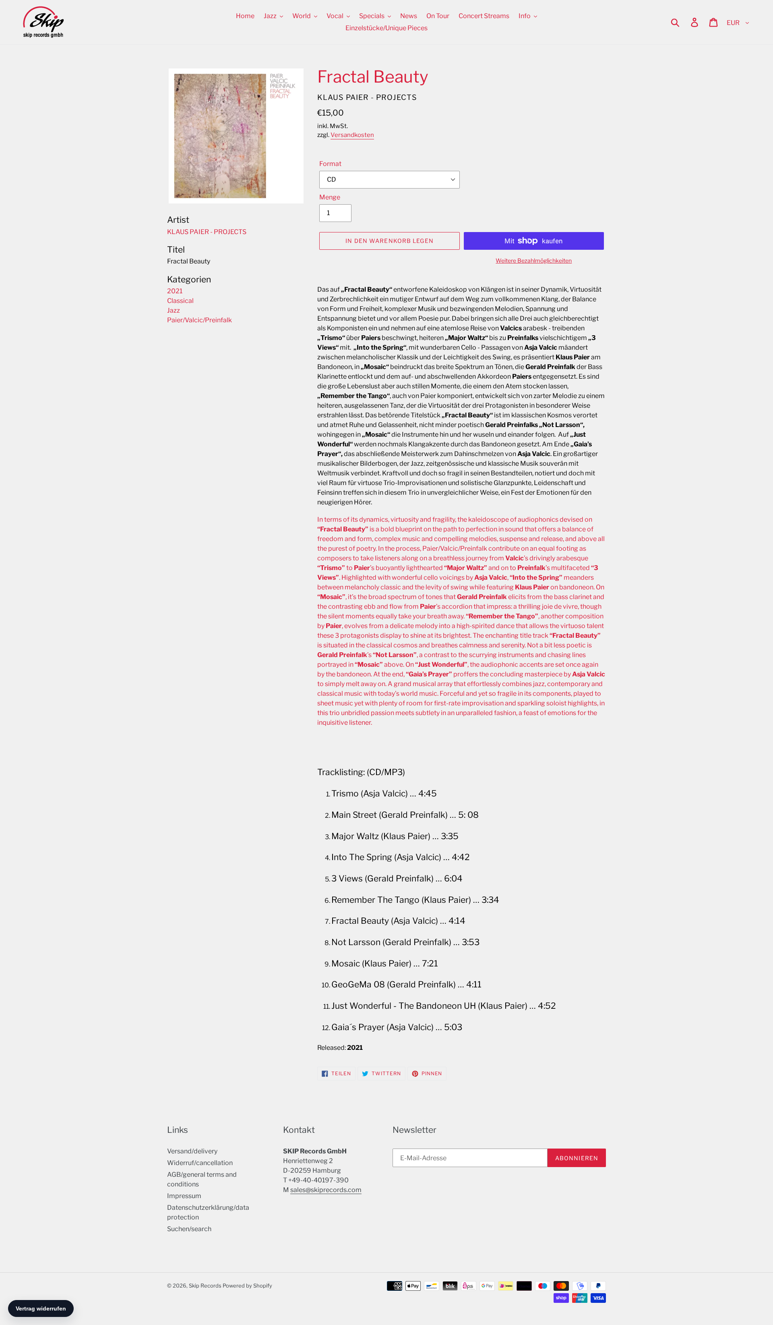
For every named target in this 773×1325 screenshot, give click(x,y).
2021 (174, 291)
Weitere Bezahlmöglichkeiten (534, 260)
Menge (329, 197)
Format (330, 164)
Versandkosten (352, 135)
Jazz (173, 310)
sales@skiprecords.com (326, 1190)
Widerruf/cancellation (200, 1163)
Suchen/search (189, 1229)
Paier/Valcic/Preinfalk (199, 320)
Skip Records (205, 1285)
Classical (180, 301)
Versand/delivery (192, 1151)
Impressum (184, 1196)
